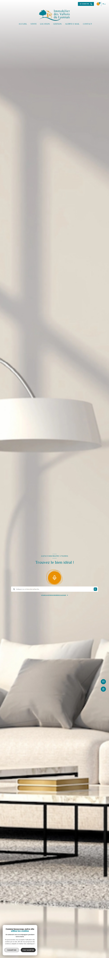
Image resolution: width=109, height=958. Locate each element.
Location (45, 24)
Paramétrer (11, 950)
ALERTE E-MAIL (72, 24)
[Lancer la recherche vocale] (54, 577)
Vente (33, 24)
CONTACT (87, 24)
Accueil (23, 24)
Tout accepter (28, 950)
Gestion (57, 24)
